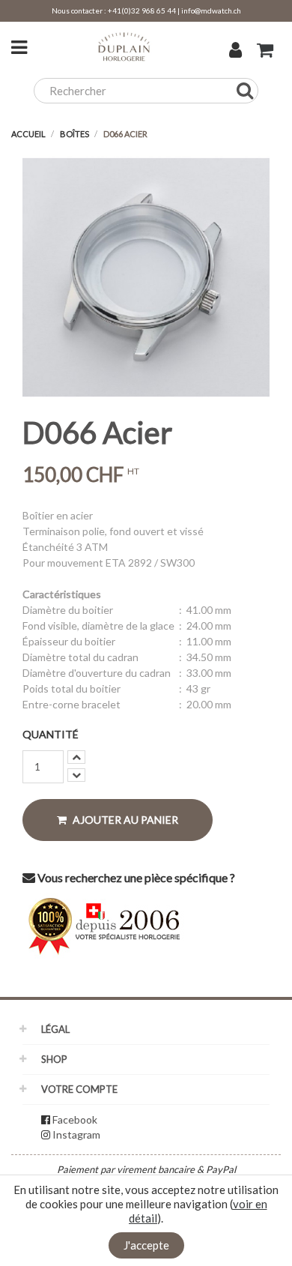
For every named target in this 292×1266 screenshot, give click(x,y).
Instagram (76, 1134)
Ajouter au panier (124, 819)
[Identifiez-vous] (235, 51)
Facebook (74, 1119)
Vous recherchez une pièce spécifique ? (135, 877)
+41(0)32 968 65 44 (142, 10)
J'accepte (146, 1245)
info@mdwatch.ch (211, 10)
